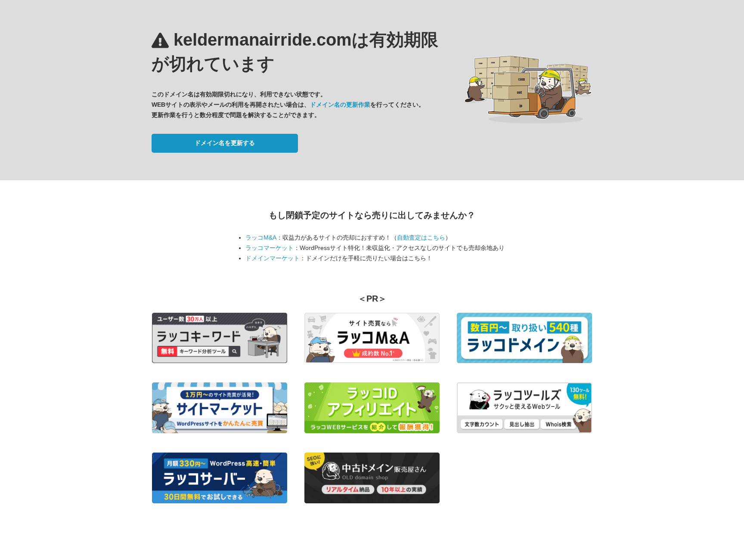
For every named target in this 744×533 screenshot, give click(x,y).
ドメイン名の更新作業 (340, 104)
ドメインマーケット (272, 258)
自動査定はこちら (421, 237)
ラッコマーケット (269, 247)
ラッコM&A (260, 237)
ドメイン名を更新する (225, 142)
